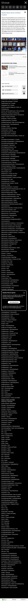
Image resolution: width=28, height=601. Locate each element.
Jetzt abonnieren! (14, 302)
